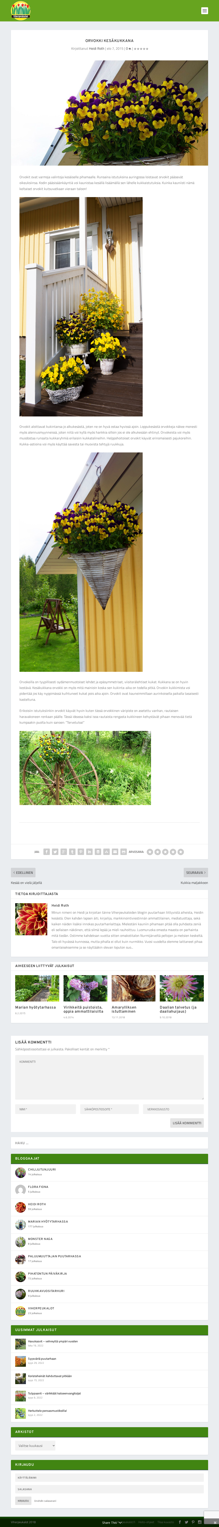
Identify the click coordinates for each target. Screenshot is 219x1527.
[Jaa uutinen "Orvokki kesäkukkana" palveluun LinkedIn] (89, 851)
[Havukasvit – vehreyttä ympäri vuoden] (20, 1344)
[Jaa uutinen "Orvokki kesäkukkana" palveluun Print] (123, 851)
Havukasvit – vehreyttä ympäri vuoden (53, 1341)
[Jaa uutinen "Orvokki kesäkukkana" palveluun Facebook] (46, 851)
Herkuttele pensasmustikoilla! (47, 1410)
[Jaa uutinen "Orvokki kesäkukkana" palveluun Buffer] (98, 851)
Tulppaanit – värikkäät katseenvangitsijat (54, 1393)
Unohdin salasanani (45, 1501)
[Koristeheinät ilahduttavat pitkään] (20, 1378)
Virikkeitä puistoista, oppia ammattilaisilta (84, 1009)
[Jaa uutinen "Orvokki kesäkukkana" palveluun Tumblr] (72, 851)
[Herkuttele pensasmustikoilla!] (20, 1413)
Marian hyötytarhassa (35, 1007)
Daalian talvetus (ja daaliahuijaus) (178, 1009)
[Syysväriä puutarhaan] (20, 1361)
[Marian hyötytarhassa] (37, 988)
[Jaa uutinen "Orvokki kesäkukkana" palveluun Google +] (63, 851)
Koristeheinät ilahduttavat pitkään (50, 1376)
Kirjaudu (23, 1501)
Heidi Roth (96, 48)
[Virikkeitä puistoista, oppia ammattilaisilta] (85, 988)
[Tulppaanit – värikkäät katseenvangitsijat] (20, 1396)
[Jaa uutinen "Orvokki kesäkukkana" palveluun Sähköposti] (115, 851)
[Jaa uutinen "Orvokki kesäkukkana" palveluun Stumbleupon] (106, 851)
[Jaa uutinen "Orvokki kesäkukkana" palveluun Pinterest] (81, 851)
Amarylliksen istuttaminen (124, 1009)
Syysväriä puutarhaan (42, 1358)
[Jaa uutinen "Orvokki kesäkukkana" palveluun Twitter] (55, 851)
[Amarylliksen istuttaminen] (133, 988)
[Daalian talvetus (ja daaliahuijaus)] (182, 988)
